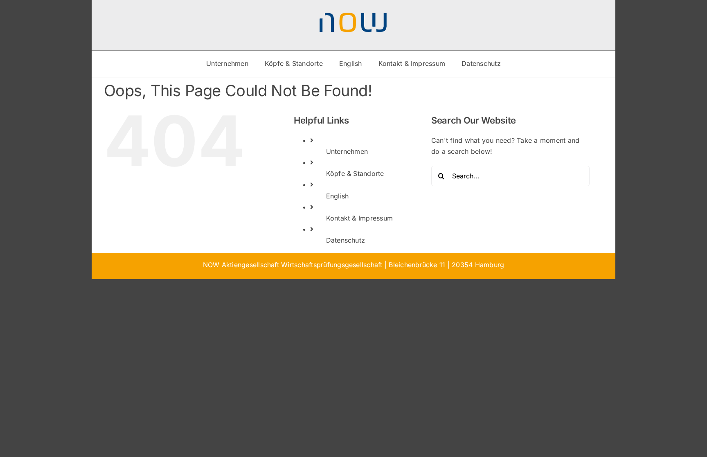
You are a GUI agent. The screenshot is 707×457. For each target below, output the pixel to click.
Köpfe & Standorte (355, 173)
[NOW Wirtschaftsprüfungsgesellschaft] (353, 15)
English (337, 196)
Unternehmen (347, 151)
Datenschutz (345, 240)
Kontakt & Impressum (359, 218)
